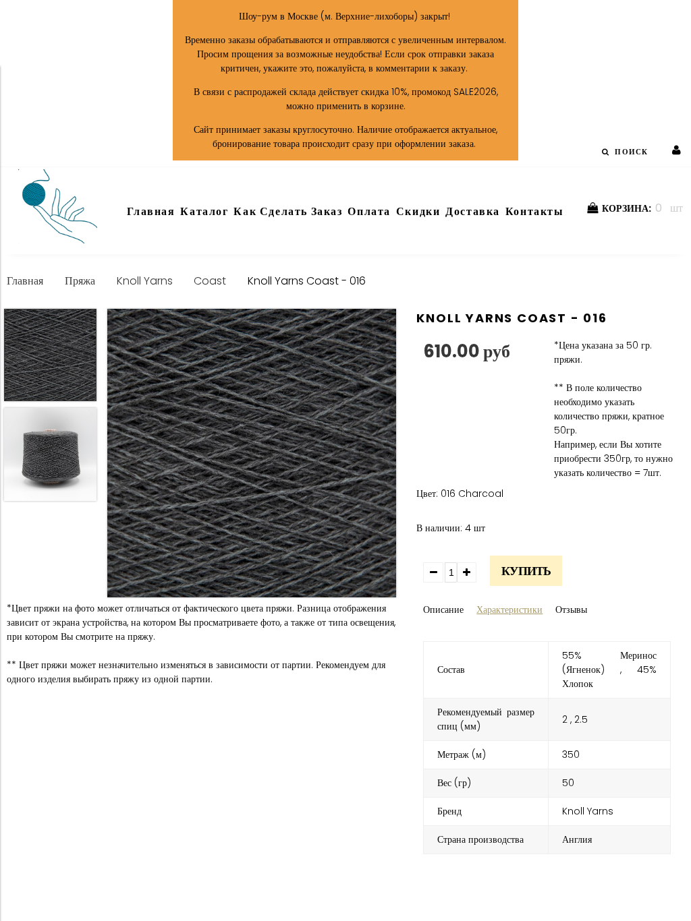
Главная (25, 281)
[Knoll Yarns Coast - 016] (251, 455)
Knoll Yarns (145, 281)
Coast (210, 281)
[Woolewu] (57, 240)
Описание (443, 609)
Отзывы (571, 609)
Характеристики (509, 609)
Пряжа (80, 281)
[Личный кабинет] (676, 151)
